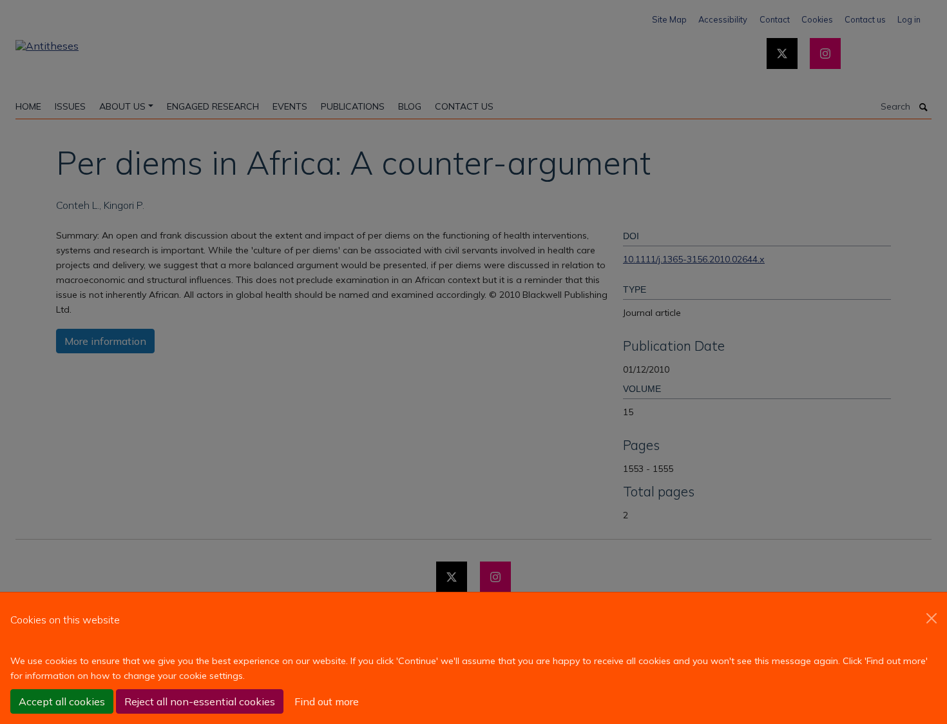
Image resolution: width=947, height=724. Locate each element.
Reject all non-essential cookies (199, 701)
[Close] (931, 618)
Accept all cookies (62, 701)
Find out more (326, 701)
